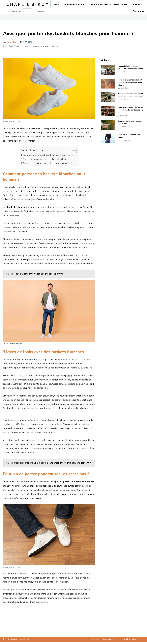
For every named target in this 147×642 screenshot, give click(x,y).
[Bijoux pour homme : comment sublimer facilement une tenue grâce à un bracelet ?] (108, 84)
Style (5, 46)
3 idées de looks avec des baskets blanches (44, 159)
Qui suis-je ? (108, 639)
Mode (10, 46)
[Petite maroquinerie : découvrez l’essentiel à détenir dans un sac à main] (108, 111)
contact (135, 639)
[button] (138, 11)
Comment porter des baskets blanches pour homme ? (49, 155)
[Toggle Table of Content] (72, 150)
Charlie (11, 42)
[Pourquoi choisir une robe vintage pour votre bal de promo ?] (108, 70)
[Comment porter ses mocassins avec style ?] (108, 125)
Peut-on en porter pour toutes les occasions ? (45, 163)
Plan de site (95, 639)
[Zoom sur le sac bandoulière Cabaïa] (108, 138)
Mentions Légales (123, 639)
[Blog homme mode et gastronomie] (28, 7)
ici (33, 259)
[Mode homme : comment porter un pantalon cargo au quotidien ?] (108, 97)
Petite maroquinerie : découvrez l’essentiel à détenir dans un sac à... (131, 110)
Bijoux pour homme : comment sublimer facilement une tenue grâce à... (130, 82)
